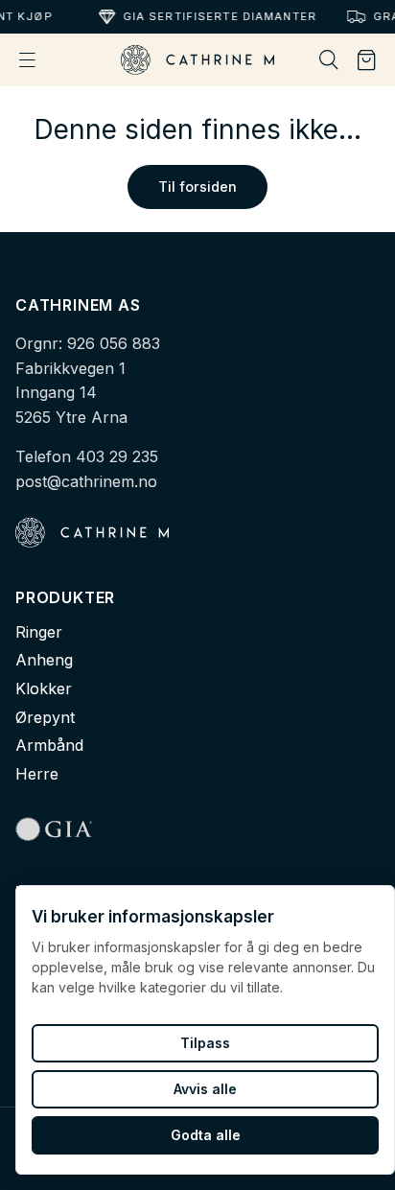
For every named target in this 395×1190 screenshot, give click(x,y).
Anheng (44, 659)
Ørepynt (45, 717)
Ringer (38, 632)
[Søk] (328, 60)
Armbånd (49, 745)
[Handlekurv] (367, 60)
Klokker (43, 688)
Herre (36, 774)
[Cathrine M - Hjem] (197, 60)
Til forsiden (197, 186)
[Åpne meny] (27, 60)
